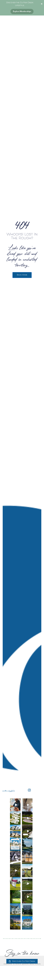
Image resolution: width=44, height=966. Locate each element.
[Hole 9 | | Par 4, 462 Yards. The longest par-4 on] (27, 883)
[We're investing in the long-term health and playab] (27, 909)
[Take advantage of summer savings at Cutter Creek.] (27, 896)
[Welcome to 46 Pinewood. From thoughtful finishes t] (27, 805)
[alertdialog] (22, 961)
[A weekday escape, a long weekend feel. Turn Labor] (15, 805)
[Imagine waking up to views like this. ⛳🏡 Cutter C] (27, 831)
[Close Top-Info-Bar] (42, 3)
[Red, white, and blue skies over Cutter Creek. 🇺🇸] (15, 923)
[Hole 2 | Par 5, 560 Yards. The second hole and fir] (27, 818)
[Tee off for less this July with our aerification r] (15, 896)
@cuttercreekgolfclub (8, 791)
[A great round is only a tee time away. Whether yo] (27, 870)
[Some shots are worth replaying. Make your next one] (15, 883)
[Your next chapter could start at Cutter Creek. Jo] (27, 923)
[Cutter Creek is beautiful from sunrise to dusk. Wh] (15, 831)
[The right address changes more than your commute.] (15, 870)
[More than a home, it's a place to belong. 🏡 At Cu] (27, 857)
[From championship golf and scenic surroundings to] (15, 857)
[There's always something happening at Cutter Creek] (27, 844)
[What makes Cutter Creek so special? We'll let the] (15, 818)
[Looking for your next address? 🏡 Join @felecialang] (15, 844)
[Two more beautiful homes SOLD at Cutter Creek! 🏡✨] (15, 909)
